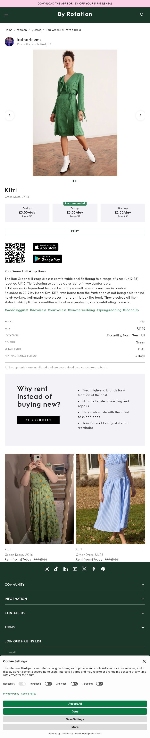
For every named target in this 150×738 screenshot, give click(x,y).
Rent (75, 231)
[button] (75, 584)
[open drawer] (6, 15)
